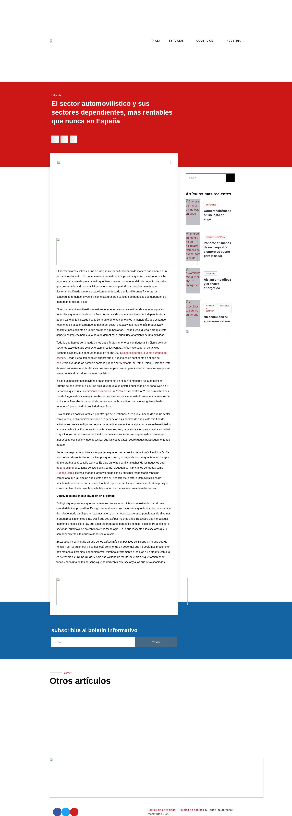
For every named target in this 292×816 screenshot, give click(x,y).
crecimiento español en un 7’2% (101, 391)
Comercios (204, 40)
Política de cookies (191, 809)
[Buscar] (230, 178)
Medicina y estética (215, 237)
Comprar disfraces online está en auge (217, 215)
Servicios (176, 40)
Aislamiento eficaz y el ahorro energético (217, 284)
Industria (233, 40)
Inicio (156, 40)
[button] (55, 139)
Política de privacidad (162, 809)
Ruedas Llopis (65, 472)
